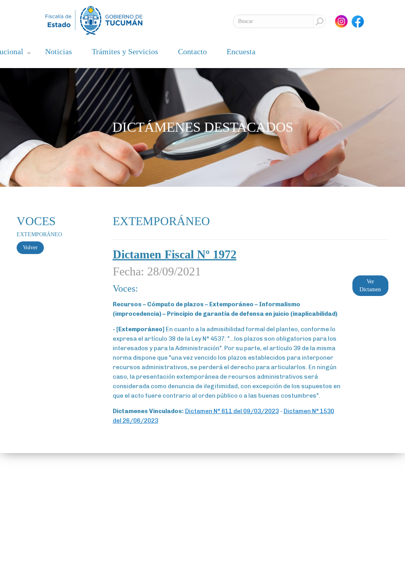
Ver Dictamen (370, 285)
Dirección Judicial (104, 532)
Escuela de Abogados (107, 509)
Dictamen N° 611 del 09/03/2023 (232, 411)
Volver (30, 247)
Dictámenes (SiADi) (106, 498)
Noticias (58, 51)
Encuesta (241, 51)
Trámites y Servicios (125, 51)
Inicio (25, 498)
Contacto (192, 51)
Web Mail (95, 521)
